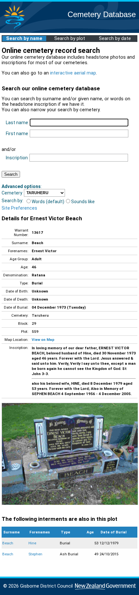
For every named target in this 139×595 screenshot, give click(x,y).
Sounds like (83, 201)
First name (17, 133)
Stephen (35, 554)
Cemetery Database (102, 14)
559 (35, 331)
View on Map (43, 339)
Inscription (17, 157)
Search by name (24, 38)
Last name (17, 122)
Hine (32, 543)
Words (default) (48, 201)
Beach (7, 543)
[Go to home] (14, 29)
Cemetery (12, 192)
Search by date (115, 38)
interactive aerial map (73, 73)
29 (34, 323)
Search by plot (69, 38)
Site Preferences (19, 208)
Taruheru (40, 315)
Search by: (12, 200)
